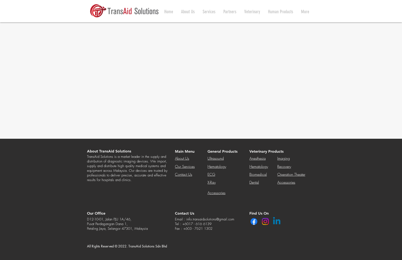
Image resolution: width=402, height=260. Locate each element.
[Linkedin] (276, 221)
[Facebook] (253, 221)
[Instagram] (265, 221)
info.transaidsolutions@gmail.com (210, 219)
